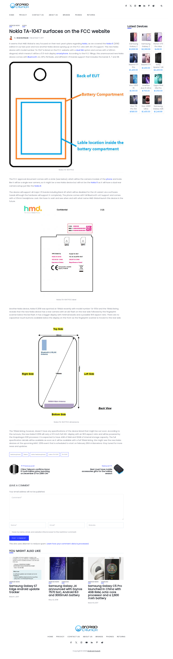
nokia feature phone (38, 454)
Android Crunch (93, 651)
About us (53, 15)
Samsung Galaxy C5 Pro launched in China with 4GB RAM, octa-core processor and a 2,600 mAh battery (105, 592)
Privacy (23, 15)
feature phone (15, 454)
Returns (91, 15)
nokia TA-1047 (54, 454)
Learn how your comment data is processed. (68, 543)
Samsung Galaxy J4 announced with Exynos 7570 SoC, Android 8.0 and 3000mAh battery (65, 590)
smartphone (62, 53)
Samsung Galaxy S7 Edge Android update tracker (24, 589)
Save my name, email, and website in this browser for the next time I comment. (44, 532)
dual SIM (80, 50)
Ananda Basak (22, 38)
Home (11, 15)
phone (109, 179)
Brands (66, 15)
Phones (78, 15)
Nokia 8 (37, 186)
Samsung (65, 582)
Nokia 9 (94, 182)
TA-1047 (64, 454)
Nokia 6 (109, 43)
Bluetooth (32, 57)
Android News (14, 25)
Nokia (24, 25)
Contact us (38, 15)
